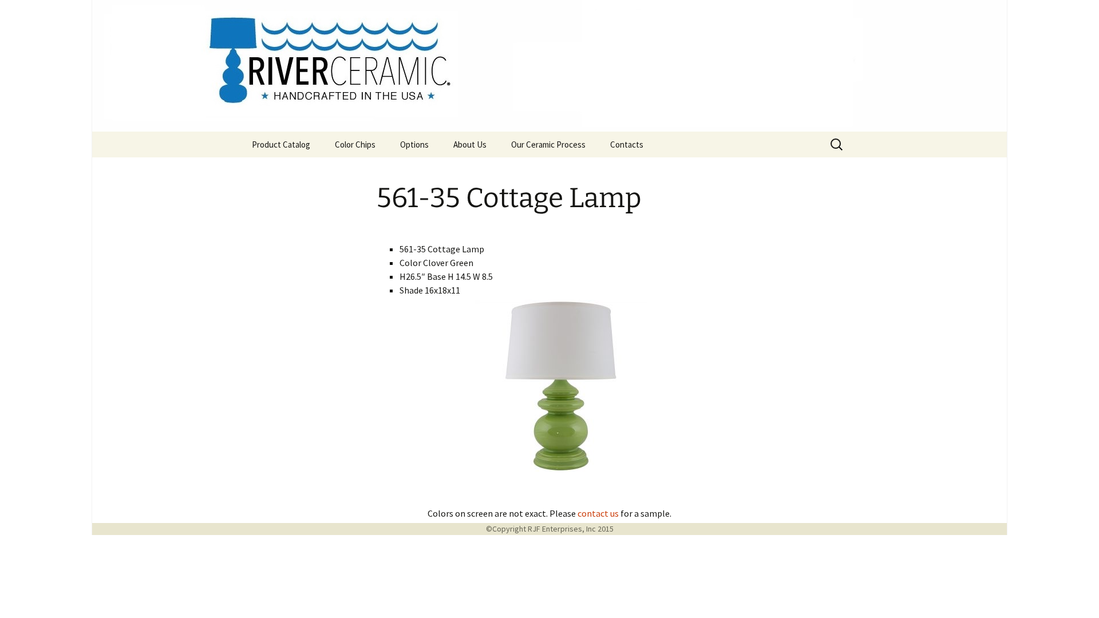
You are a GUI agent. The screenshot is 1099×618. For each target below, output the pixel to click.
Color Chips (355, 144)
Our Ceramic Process (548, 144)
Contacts (626, 144)
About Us (470, 144)
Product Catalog (281, 144)
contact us (598, 513)
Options (414, 144)
